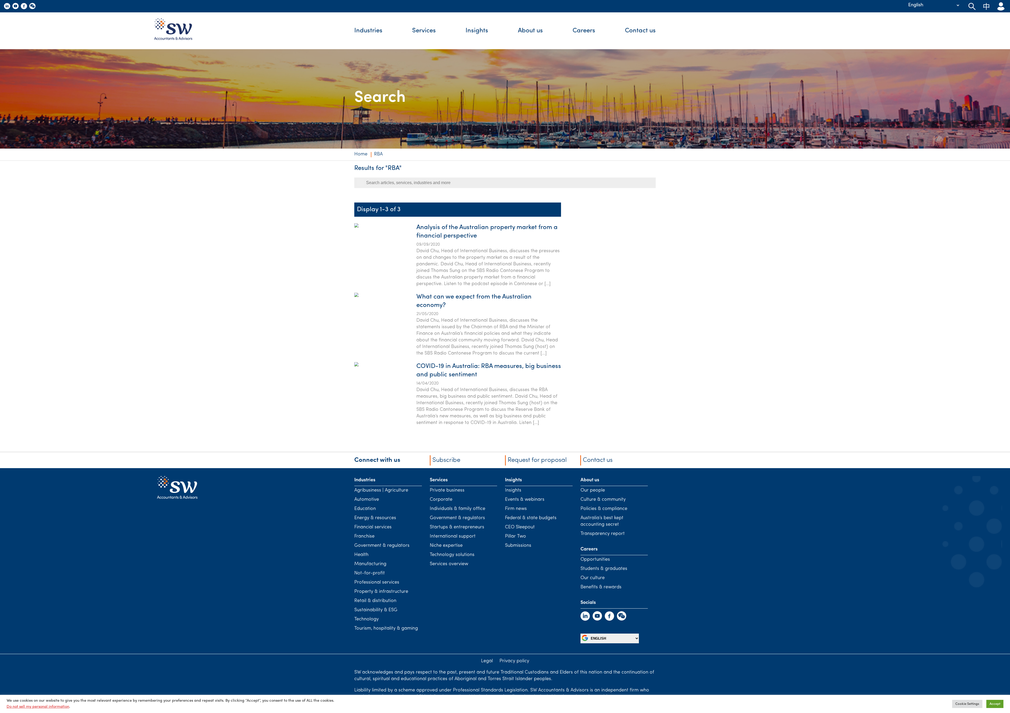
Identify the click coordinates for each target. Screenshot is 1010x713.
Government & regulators (382, 545)
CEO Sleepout (520, 527)
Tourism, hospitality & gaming (386, 628)
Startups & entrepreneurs (457, 527)
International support (453, 536)
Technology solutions (452, 555)
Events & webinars (524, 499)
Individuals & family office (457, 509)
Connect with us (377, 460)
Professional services (376, 582)
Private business (447, 490)
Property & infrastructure (381, 591)
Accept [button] (994, 704)
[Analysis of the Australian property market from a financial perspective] (356, 252)
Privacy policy (514, 661)
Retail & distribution (375, 601)
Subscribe (446, 460)
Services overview (449, 564)
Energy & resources (375, 518)
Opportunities (595, 559)
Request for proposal (537, 460)
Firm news (516, 509)
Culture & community (603, 499)
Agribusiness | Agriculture (381, 490)
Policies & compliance (603, 509)
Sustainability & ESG (375, 610)
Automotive (366, 499)
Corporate (441, 499)
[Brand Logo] (177, 30)
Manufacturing (370, 564)
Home (360, 154)
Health (361, 555)
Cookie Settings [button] (967, 704)
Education (365, 509)
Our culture (592, 578)
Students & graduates (603, 569)
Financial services (373, 527)
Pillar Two (515, 536)
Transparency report (602, 534)
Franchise (364, 536)
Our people (592, 490)
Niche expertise (446, 545)
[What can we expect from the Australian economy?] (356, 321)
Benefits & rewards (601, 587)
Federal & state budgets (531, 518)
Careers (584, 31)
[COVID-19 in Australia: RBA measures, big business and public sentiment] (356, 391)
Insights (477, 31)
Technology (366, 619)
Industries (368, 31)
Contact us (640, 31)
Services (424, 31)
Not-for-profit (369, 573)
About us (530, 31)
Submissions (518, 545)
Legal (487, 661)
